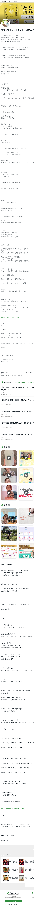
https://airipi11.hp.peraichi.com (10, 317)
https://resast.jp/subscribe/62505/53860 (12, 808)
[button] (13, 901)
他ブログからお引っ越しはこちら (12, 904)
